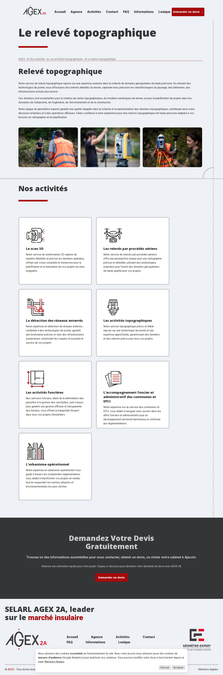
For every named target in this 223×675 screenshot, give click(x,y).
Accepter (178, 667)
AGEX (21, 59)
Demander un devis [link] (111, 577)
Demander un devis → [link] (188, 12)
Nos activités (37, 59)
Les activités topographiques (66, 59)
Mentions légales (208, 669)
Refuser (164, 667)
